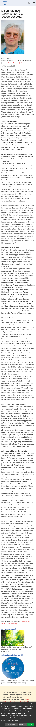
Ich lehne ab (22, 724)
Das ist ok (31, 724)
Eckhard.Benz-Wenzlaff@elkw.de (14, 63)
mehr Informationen (11, 724)
